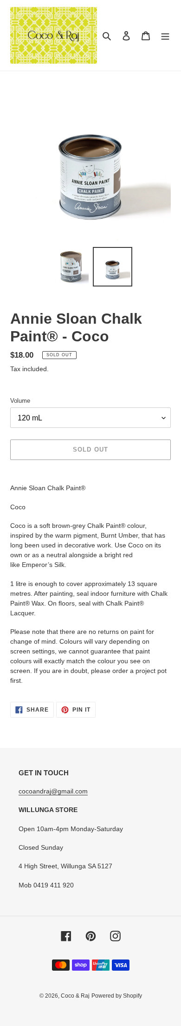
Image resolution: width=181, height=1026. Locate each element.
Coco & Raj (75, 996)
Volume (20, 400)
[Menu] (165, 36)
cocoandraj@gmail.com (53, 791)
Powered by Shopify (116, 996)
